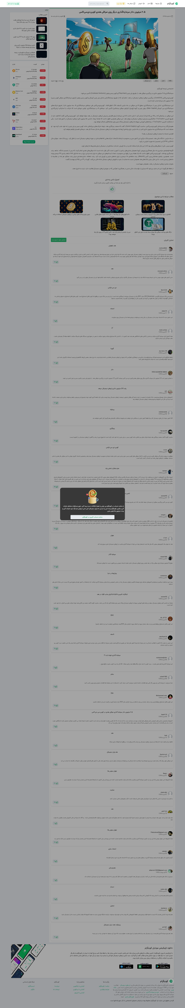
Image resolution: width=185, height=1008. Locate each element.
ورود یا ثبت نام (12, 4)
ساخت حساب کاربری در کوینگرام (92, 517)
